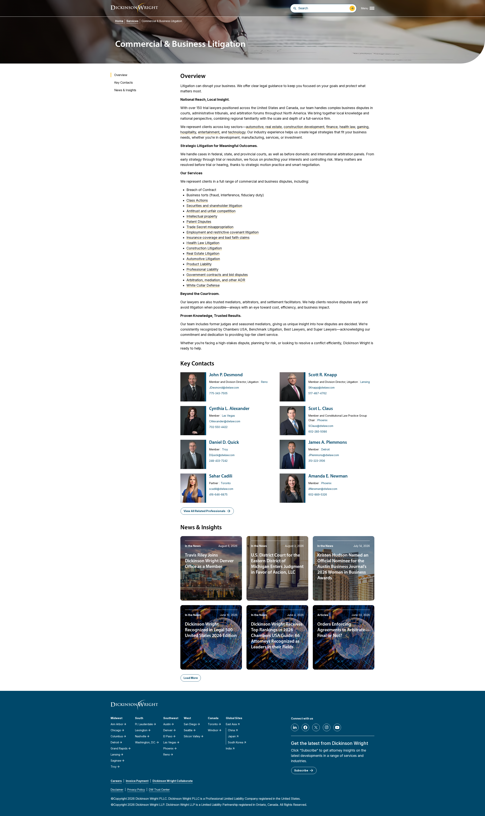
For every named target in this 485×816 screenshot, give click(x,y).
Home (119, 21)
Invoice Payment (137, 780)
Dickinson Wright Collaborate (173, 780)
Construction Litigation (204, 248)
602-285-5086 (317, 431)
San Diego (190, 724)
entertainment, (209, 132)
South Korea (235, 742)
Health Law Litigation (202, 243)
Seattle (188, 730)
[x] (316, 727)
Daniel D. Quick (224, 442)
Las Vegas (228, 415)
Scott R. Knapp (322, 375)
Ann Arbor (117, 724)
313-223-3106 (316, 460)
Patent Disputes (198, 222)
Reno (264, 381)
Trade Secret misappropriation (209, 227)
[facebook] (305, 727)
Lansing (365, 381)
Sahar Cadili (220, 476)
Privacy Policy (136, 789)
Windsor (213, 730)
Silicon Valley (192, 736)
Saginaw (116, 760)
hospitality (188, 132)
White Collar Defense (203, 285)
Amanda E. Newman (328, 476)
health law (347, 127)
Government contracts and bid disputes (217, 275)
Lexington (141, 730)
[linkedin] (295, 727)
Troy (225, 449)
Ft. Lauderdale (144, 724)
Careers (116, 780)
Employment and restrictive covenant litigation (222, 232)
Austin (167, 724)
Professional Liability (202, 269)
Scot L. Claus (320, 409)
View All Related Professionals (204, 511)
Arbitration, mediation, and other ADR (215, 280)
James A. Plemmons (327, 442)
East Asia (231, 724)
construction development (304, 127)
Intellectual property (201, 216)
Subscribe (301, 770)
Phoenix (322, 420)
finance (332, 127)
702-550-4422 (218, 427)
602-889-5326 (317, 494)
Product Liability (199, 264)
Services (132, 21)
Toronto (226, 483)
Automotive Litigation (203, 259)
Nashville (140, 736)
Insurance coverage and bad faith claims (218, 238)
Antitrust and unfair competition (210, 211)
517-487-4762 (317, 393)
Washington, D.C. (145, 742)
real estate (273, 127)
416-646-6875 (218, 494)
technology (237, 132)
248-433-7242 (218, 460)
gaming (362, 127)
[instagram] (326, 727)
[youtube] (337, 727)
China (231, 730)
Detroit (325, 449)
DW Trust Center (159, 789)
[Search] (294, 8)
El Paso (167, 736)
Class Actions (197, 200)
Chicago (116, 730)
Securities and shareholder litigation (214, 206)
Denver (168, 730)
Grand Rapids (119, 748)
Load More (191, 677)
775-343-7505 (218, 393)
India (229, 748)
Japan (232, 736)
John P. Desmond (226, 375)
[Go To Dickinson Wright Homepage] (134, 8)
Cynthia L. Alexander (229, 409)
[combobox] (323, 8)
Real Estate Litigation (202, 253)
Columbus (117, 736)
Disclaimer (117, 789)
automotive (255, 127)
